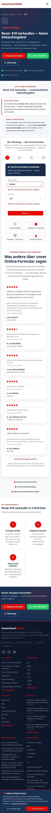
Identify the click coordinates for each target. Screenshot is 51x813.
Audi (28, 670)
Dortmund (5, 700)
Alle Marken (31, 688)
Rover (19, 14)
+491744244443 (39, 56)
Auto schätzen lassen (9, 672)
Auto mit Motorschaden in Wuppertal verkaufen (37, 717)
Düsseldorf (5, 722)
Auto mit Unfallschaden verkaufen (36, 787)
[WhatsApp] (9, 652)
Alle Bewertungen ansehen (25, 459)
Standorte (31, 750)
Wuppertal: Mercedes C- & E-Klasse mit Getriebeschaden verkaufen (38, 709)
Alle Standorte (6, 725)
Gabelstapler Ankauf (9, 683)
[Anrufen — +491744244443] (3, 652)
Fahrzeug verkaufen (34, 742)
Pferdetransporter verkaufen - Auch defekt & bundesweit (12, 749)
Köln (3, 704)
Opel (29, 673)
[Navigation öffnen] (47, 4)
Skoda (29, 684)
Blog (28, 746)
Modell (11, 194)
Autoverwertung (7, 679)
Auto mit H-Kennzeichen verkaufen (36, 775)
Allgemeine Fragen (34, 767)
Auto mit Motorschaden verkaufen (10, 667)
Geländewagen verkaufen (11, 686)
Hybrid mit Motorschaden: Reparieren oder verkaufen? (38, 701)
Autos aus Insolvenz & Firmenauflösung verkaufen (12, 743)
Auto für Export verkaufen (11, 662)
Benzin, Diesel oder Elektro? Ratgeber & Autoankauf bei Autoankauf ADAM (12, 765)
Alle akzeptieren (38, 809)
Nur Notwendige (14, 809)
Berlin (3, 718)
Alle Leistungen (7, 690)
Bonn (3, 707)
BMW (29, 666)
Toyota (29, 680)
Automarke (12, 180)
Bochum (4, 714)
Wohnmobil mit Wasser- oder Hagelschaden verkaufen (12, 772)
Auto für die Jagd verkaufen (37, 771)
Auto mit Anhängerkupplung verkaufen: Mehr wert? (38, 725)
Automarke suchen (8, 14)
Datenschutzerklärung (19, 803)
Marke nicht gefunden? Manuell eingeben (24, 189)
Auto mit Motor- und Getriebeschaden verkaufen (37, 781)
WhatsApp (11, 62)
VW (28, 662)
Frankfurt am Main (8, 711)
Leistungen (31, 753)
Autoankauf (11, 4)
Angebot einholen (15, 56)
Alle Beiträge (32, 732)
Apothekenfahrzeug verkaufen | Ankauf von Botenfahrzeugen (10, 756)
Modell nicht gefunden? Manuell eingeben (24, 204)
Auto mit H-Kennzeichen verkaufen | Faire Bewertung (12, 778)
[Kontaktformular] (14, 652)
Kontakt (30, 757)
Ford (28, 677)
